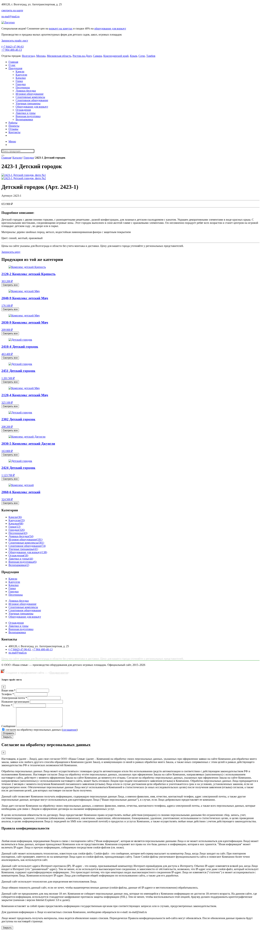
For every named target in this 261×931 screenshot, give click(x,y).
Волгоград (28, 55)
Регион (6, 705)
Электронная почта (14, 697)
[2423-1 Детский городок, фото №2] (23, 178)
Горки (19, 81)
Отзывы (13, 129)
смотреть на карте (12, 10)
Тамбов (150, 55)
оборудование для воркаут (110, 28)
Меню (12, 141)
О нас (12, 65)
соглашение (69, 729)
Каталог (17, 157)
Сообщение (8, 726)
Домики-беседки (26, 90)
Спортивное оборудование (32, 100)
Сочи (141, 55)
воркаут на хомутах (60, 28)
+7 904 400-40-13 (11, 49)
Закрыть (7, 737)
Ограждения (23, 109)
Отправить (8, 733)
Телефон (7, 694)
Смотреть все (10, 285)
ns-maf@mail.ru (10, 16)
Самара (97, 55)
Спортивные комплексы (30, 97)
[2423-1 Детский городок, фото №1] (23, 175)
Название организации (15, 701)
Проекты (14, 125)
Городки (21, 84)
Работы (13, 122)
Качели (20, 71)
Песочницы (23, 87)
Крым (133, 55)
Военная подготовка (28, 116)
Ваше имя (8, 690)
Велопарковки (24, 119)
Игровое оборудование (30, 93)
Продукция (15, 68)
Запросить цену (10, 251)
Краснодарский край (116, 55)
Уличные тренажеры (28, 103)
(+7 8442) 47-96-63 (12, 46)
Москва (40, 55)
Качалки (21, 77)
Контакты (14, 132)
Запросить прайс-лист (14, 40)
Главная (13, 61)
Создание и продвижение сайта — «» (37, 672)
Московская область (59, 55)
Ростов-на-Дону (82, 55)
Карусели (21, 74)
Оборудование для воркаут (32, 106)
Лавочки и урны (26, 113)
